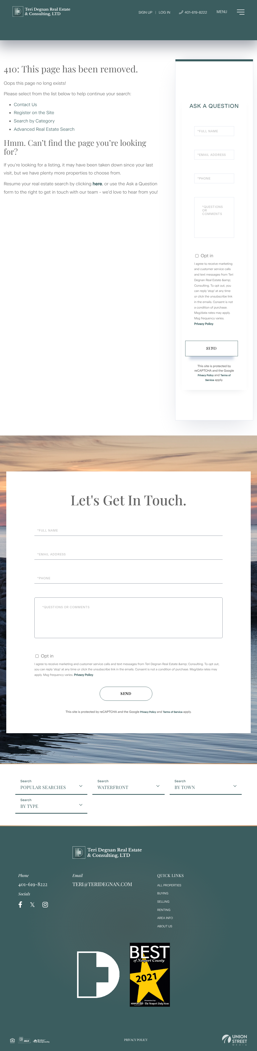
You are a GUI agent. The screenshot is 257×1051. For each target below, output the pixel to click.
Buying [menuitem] (162, 893)
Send (211, 348)
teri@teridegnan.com (102, 884)
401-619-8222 (195, 12)
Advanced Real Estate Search (45, 129)
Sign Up (145, 12)
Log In (164, 12)
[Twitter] (32, 904)
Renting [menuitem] (163, 910)
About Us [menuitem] (164, 926)
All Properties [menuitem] (169, 885)
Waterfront (112, 787)
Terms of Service (172, 712)
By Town (185, 787)
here (97, 184)
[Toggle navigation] (230, 12)
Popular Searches (43, 787)
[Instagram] (45, 904)
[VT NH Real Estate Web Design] (234, 1040)
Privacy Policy (203, 324)
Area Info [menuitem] (165, 918)
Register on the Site (34, 112)
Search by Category (35, 121)
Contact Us (26, 104)
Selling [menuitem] (163, 901)
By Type (29, 806)
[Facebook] (20, 904)
